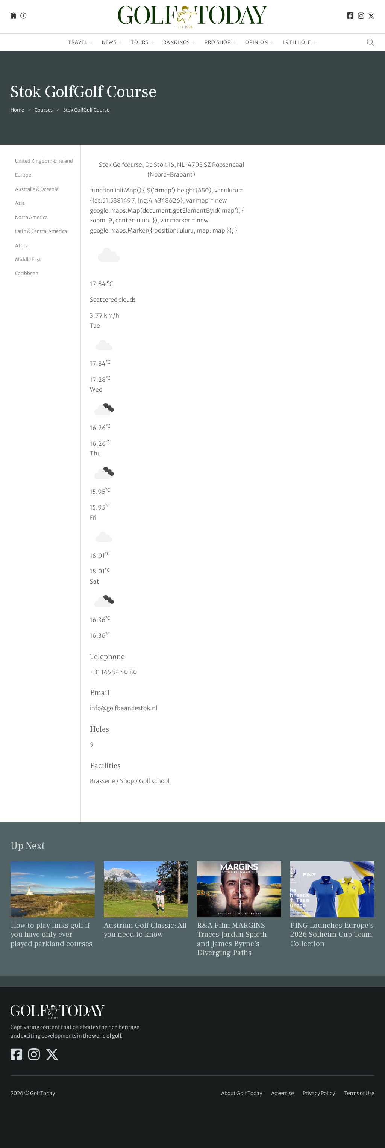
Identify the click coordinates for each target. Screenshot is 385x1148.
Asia (20, 203)
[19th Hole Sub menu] (315, 42)
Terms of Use (359, 1093)
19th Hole (297, 42)
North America (31, 217)
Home (17, 110)
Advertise (282, 1093)
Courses (44, 110)
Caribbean (26, 273)
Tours (140, 42)
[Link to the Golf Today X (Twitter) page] (371, 17)
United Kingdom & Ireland (44, 161)
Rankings (176, 42)
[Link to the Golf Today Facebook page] (350, 17)
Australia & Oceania (37, 189)
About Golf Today (241, 1093)
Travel (77, 42)
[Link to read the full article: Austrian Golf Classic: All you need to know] (146, 888)
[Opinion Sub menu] (272, 42)
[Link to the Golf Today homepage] (14, 17)
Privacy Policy (319, 1093)
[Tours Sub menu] (152, 42)
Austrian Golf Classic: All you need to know (145, 930)
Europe (23, 175)
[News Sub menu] (120, 42)
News (109, 42)
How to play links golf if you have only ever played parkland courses (51, 935)
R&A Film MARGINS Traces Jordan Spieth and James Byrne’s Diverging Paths (232, 939)
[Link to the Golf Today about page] (23, 17)
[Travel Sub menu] (91, 42)
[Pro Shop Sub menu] (235, 42)
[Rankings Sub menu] (194, 42)
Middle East (28, 259)
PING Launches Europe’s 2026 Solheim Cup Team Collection (332, 935)
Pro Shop (218, 42)
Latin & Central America (41, 231)
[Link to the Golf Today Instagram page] (361, 17)
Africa (22, 245)
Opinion (256, 42)
